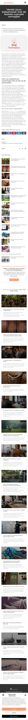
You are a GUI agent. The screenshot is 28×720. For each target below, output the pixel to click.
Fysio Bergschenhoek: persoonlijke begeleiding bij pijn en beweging (11, 561)
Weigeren (14, 712)
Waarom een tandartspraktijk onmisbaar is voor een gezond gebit (13, 673)
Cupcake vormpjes (18, 143)
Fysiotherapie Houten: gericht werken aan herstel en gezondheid (13, 611)
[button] (25, 695)
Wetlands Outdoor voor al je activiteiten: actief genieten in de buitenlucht (13, 435)
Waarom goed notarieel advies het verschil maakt (13, 647)
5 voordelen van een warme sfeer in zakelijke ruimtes (14, 510)
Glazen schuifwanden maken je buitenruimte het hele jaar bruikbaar (12, 485)
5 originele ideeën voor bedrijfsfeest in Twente (12, 361)
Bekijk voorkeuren (14, 716)
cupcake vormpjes (13, 111)
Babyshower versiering (7, 143)
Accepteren (14, 709)
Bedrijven (4, 25)
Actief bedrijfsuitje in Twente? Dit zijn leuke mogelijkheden (13, 310)
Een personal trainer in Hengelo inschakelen (14, 410)
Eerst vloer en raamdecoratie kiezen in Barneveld (11, 254)
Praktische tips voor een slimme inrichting (13, 586)
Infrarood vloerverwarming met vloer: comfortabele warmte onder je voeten (12, 335)
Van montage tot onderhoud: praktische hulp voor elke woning (13, 536)
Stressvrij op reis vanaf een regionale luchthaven (12, 459)
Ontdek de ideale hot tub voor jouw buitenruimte (12, 386)
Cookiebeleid (13, 719)
